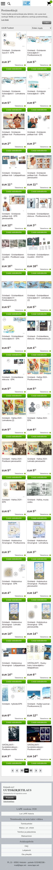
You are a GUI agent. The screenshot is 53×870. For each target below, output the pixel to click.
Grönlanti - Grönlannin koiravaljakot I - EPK (36, 92)
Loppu (40, 771)
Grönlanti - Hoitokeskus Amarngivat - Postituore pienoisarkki (37, 583)
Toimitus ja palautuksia (26, 832)
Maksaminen (26, 836)
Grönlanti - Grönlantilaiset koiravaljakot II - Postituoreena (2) (12, 297)
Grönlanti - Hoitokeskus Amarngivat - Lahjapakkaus (13, 664)
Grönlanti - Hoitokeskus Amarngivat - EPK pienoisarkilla (37, 624)
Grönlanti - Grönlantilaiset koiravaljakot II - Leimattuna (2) (38, 297)
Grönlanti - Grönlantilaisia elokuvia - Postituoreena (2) (38, 337)
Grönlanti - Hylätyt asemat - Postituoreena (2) (39, 705)
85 (31, 770)
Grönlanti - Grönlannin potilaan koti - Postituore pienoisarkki (37, 175)
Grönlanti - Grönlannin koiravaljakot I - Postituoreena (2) (36, 52)
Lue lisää (5, 20)
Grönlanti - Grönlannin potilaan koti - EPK (36, 133)
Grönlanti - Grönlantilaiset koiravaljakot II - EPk (12, 337)
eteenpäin (36, 771)
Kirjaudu (10, 798)
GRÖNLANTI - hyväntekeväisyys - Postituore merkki (10, 747)
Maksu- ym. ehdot (26, 828)
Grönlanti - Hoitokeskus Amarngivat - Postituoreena (13, 541)
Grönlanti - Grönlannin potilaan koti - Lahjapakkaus (13, 174)
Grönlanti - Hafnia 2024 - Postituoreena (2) (37, 378)
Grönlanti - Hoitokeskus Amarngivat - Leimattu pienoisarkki (12, 624)
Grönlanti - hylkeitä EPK (12, 704)
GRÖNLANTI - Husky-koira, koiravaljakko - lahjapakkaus (37, 665)
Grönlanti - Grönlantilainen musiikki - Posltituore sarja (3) (13, 257)
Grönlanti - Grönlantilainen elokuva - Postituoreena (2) (38, 215)
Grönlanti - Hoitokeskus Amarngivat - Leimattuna (37, 541)
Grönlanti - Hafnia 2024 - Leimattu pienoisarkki (37, 460)
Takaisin (17, 771)
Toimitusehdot (26, 824)
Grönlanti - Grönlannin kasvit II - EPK (11, 51)
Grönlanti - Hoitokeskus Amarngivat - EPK (12, 582)
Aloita (12, 771)
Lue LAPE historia (26, 814)
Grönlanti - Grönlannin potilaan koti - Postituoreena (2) (13, 134)
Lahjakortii (26, 850)
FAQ (26, 846)
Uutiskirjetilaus (8, 801)
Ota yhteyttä (27, 854)
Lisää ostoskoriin (14, 69)
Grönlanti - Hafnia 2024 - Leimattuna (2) (12, 419)
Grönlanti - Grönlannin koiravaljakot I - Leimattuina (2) (13, 93)
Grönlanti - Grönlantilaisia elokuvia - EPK (12, 378)
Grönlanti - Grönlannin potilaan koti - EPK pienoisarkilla (11, 216)
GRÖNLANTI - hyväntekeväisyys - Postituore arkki (35, 747)
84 (26, 770)
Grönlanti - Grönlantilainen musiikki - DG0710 (38, 256)
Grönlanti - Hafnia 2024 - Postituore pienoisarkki (12, 460)
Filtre (47, 23)
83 (22, 770)
